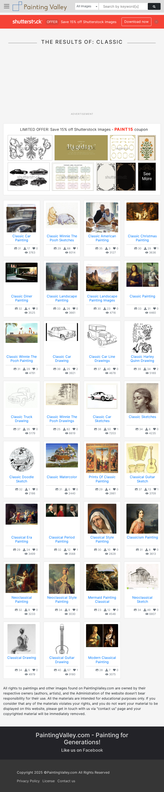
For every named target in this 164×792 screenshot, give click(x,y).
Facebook (93, 750)
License (48, 781)
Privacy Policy (28, 781)
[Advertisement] (83, 80)
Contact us (66, 781)
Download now (136, 21)
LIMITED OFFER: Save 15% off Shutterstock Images (65, 129)
